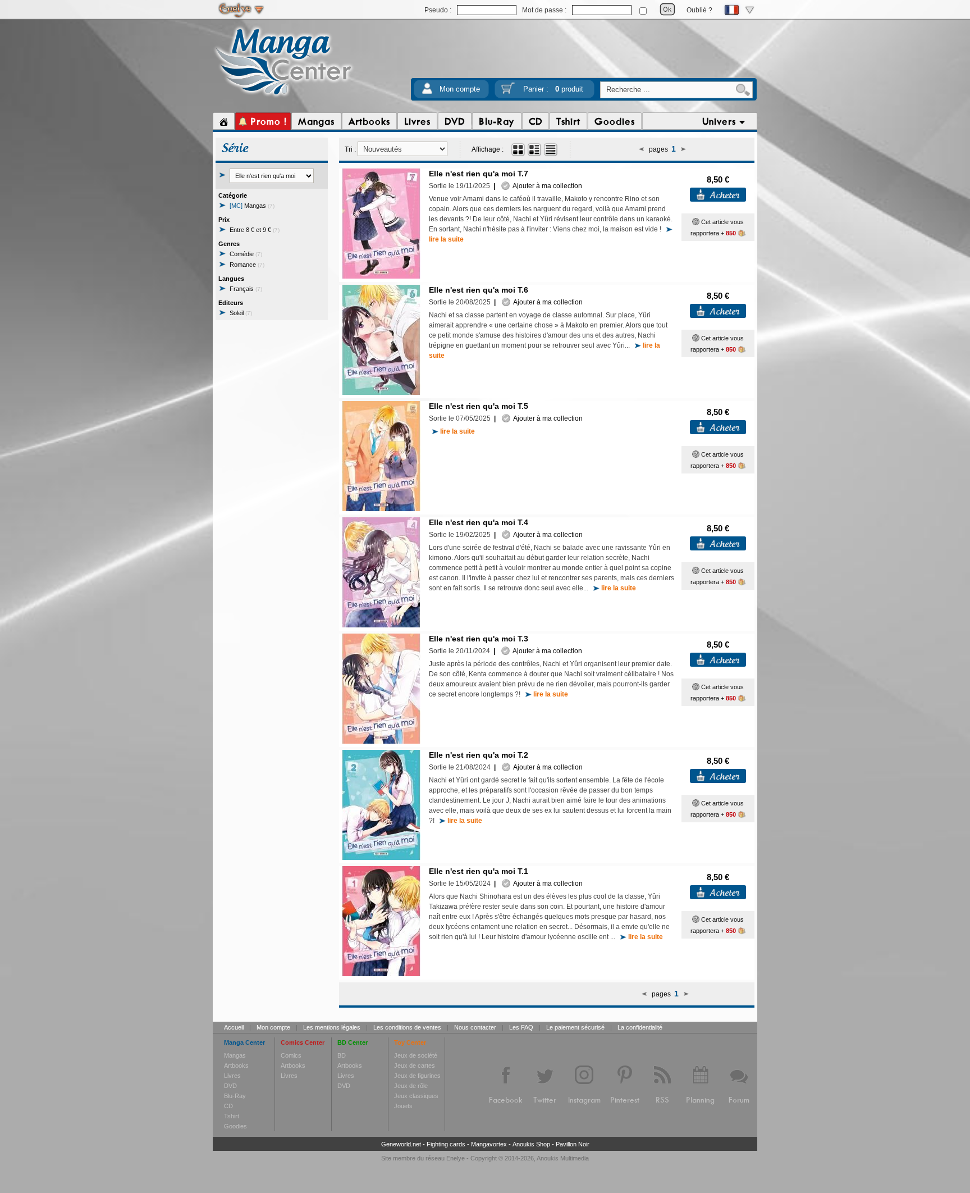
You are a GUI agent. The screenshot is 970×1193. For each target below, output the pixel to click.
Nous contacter (475, 1027)
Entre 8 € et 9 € (255, 229)
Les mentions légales (331, 1027)
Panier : (553, 89)
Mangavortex (489, 1144)
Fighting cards (446, 1144)
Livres (232, 1075)
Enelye (455, 1158)
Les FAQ (521, 1027)
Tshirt (231, 1116)
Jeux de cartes (414, 1065)
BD (341, 1055)
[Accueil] (223, 121)
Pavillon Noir (572, 1144)
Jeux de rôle (411, 1085)
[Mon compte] (427, 92)
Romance (247, 264)
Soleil (241, 312)
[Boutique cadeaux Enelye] (695, 221)
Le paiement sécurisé (575, 1027)
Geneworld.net (401, 1144)
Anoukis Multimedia (563, 1158)
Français (246, 288)
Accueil (234, 1027)
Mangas (252, 205)
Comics (291, 1055)
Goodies (235, 1126)
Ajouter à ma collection (546, 186)
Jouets (403, 1106)
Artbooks (236, 1065)
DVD (230, 1085)
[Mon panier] (508, 92)
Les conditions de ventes (407, 1027)
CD (228, 1106)
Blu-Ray (235, 1095)
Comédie (246, 254)
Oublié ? (699, 10)
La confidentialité (639, 1027)
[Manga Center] (284, 97)
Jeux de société (415, 1055)
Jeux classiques (416, 1095)
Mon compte (460, 89)
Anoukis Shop (531, 1144)
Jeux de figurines (417, 1075)
